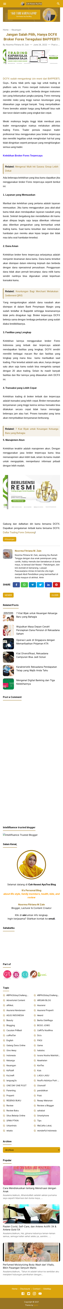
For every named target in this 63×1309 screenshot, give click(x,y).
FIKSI (39, 1040)
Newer (8, 595)
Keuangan (10, 539)
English (9, 1040)
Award (40, 1015)
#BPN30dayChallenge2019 (48, 995)
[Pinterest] (56, 584)
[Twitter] (24, 584)
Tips (39, 1120)
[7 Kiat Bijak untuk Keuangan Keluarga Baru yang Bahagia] (8, 616)
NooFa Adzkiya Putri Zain (48, 1080)
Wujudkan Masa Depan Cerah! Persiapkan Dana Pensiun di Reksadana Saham (38, 630)
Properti (10, 1095)
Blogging (10, 1025)
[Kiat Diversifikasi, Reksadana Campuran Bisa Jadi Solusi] (8, 657)
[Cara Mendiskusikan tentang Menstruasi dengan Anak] (31, 1184)
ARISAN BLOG (44, 1000)
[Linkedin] (48, 584)
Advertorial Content (15, 1000)
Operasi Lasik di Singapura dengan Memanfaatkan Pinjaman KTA (35, 642)
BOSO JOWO (43, 1025)
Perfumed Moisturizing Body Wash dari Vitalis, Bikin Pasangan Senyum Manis (28, 1266)
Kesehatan (42, 1060)
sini (24, 915)
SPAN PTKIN (12, 1120)
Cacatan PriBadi (14, 1030)
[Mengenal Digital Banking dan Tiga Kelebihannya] (8, 684)
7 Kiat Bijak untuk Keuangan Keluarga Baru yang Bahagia (36, 615)
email (51, 918)
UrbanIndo (11, 1125)
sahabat (41, 1110)
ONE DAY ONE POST (16, 1085)
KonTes (40, 1065)
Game (40, 1045)
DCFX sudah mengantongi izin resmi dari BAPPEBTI (31, 78)
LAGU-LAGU (43, 1075)
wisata (9, 1130)
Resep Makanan (45, 1100)
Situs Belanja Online (15, 1115)
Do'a (39, 1035)
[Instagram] (34, 1294)
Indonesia (11, 1055)
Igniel (36, 1305)
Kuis (39, 1070)
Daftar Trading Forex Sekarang (19, 532)
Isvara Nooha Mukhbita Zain (48, 1055)
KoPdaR (10, 1070)
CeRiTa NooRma (45, 1030)
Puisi (39, 1095)
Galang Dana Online (15, 1045)
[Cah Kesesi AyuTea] (31, 3)
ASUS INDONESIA (15, 1015)
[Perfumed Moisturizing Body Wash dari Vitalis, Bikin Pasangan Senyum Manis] (31, 1260)
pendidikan (42, 1090)
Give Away (11, 1050)
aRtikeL (10, 1005)
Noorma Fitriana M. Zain (28, 550)
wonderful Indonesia (47, 1130)
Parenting (11, 1090)
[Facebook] (16, 584)
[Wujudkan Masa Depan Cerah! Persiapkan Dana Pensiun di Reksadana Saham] (8, 630)
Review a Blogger (45, 1105)
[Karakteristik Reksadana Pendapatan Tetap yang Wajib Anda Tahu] (8, 670)
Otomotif (41, 1085)
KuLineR (10, 1075)
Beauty (9, 1020)
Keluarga (10, 1060)
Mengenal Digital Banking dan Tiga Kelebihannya (35, 682)
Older (55, 595)
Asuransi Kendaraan (15, 1010)
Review (9, 1105)
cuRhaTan (11, 1035)
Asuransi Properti (45, 1010)
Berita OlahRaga (45, 1020)
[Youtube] (40, 1294)
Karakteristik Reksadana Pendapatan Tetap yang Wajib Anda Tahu (36, 668)
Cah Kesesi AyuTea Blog (42, 884)
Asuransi (41, 1005)
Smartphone (43, 1115)
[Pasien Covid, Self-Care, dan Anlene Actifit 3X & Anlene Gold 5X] (31, 1222)
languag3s (11, 1080)
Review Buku (12, 1110)
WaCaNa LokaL (44, 1125)
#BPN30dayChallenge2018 (17, 995)
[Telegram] (32, 584)
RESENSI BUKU (13, 1100)
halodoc (41, 1050)
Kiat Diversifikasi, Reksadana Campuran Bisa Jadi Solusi (32, 655)
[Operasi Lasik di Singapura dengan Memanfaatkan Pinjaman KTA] (8, 643)
